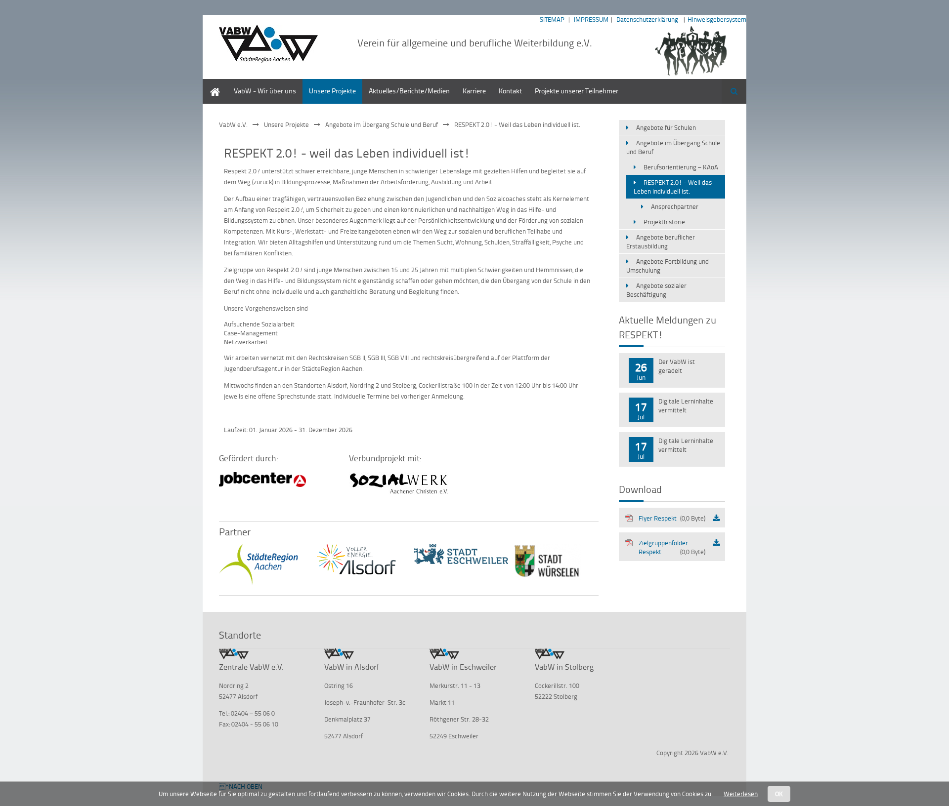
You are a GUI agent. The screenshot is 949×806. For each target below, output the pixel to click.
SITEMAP (552, 19)
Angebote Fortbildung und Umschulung (667, 266)
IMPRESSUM (591, 19)
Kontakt (510, 90)
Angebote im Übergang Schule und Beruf (381, 124)
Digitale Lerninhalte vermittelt (685, 405)
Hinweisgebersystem (717, 19)
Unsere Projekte (332, 90)
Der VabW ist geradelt (676, 366)
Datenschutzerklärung (647, 19)
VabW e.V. (233, 124)
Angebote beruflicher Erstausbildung (660, 241)
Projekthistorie (664, 221)
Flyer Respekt (672, 518)
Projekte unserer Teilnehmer (576, 90)
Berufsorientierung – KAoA (681, 166)
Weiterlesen (741, 793)
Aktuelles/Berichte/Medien (409, 90)
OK (779, 793)
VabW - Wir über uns (265, 90)
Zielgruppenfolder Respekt (672, 547)
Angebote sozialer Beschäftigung (656, 290)
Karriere (474, 90)
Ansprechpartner (674, 206)
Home (211, 83)
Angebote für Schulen (666, 127)
